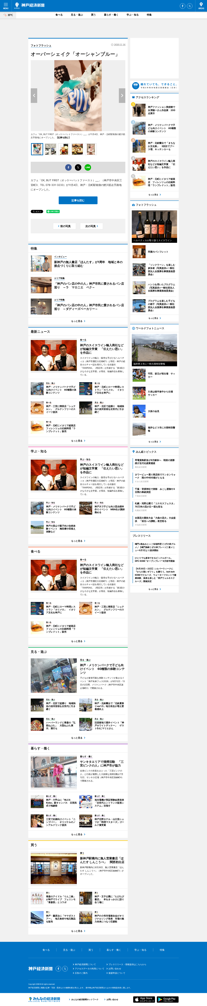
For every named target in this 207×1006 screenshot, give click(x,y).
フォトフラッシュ (41, 45)
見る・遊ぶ (77, 14)
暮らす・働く (111, 14)
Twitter (189, 6)
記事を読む (78, 200)
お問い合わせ (115, 968)
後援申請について (117, 973)
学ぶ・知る (133, 14)
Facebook (182, 6)
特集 (149, 14)
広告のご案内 (81, 973)
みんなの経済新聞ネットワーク (44, 999)
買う (93, 14)
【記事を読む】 (63, 137)
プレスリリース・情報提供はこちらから (127, 964)
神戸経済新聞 (29, 5)
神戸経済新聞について (85, 964)
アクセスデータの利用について (89, 968)
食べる (59, 14)
